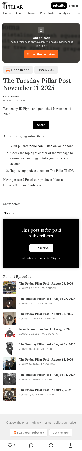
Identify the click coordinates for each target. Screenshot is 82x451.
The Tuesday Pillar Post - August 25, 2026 (47, 299)
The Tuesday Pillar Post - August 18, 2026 (47, 344)
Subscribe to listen (41, 54)
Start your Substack (30, 432)
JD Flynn (47, 303)
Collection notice (65, 422)
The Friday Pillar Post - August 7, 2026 (45, 390)
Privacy (36, 422)
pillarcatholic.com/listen (35, 145)
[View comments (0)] (31, 445)
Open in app (20, 70)
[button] (7, 13)
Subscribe (59, 5)
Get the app (61, 432)
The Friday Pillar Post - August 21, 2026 (46, 314)
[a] (9, 288)
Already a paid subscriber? (41, 258)
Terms (47, 422)
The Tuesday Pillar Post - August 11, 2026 (47, 375)
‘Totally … (10, 213)
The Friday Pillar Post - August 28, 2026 (46, 283)
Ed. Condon (49, 288)
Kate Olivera (11, 96)
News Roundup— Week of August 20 (44, 329)
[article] (41, 287)
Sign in (73, 5)
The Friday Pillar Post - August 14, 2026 (46, 359)
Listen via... (46, 70)
